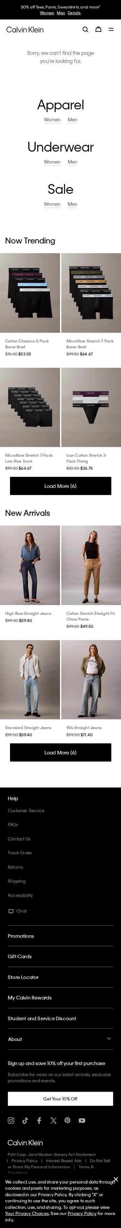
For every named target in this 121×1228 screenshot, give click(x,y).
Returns (15, 867)
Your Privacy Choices (27, 1213)
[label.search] (85, 29)
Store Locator (23, 977)
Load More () (61, 486)
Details (73, 12)
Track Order (20, 852)
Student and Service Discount (42, 1018)
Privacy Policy (24, 1160)
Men (60, 12)
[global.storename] (25, 29)
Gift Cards (20, 956)
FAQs (13, 824)
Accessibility (20, 895)
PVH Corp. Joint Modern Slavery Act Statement (52, 1154)
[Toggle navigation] (111, 30)
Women (46, 12)
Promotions (21, 936)
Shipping (17, 881)
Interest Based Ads (64, 1160)
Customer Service (26, 810)
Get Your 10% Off (60, 1098)
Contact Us (19, 838)
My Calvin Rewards (30, 997)
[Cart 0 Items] (98, 29)
